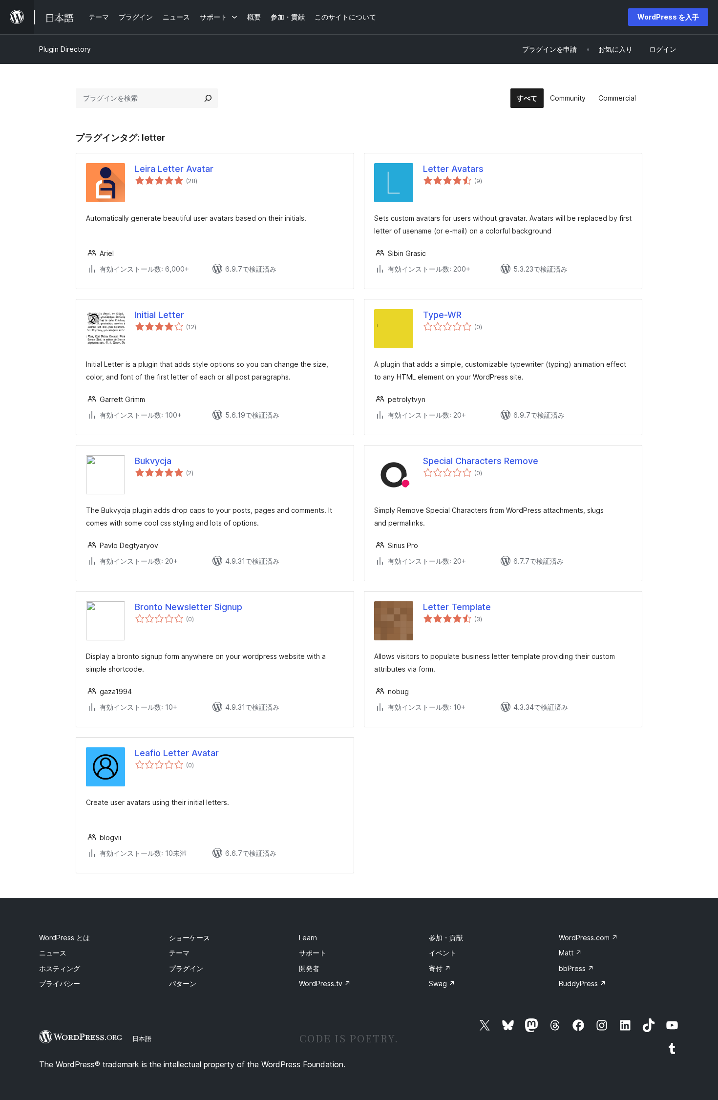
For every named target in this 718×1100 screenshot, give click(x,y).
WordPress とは (64, 937)
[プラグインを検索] (208, 98)
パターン (182, 983)
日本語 (141, 1038)
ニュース (52, 953)
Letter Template (457, 607)
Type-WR (442, 315)
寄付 (440, 968)
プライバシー (59, 983)
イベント (442, 953)
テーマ (179, 953)
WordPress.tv (325, 983)
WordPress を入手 (668, 17)
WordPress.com (588, 937)
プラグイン (186, 968)
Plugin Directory (65, 49)
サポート (312, 953)
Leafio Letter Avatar (177, 753)
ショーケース (189, 937)
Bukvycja (153, 461)
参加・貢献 (446, 937)
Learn (308, 937)
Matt (570, 953)
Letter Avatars (453, 169)
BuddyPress (582, 983)
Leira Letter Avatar (174, 169)
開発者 (309, 968)
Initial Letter (159, 315)
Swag (442, 983)
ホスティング (59, 968)
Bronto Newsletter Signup (188, 607)
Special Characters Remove (480, 461)
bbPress (576, 968)
